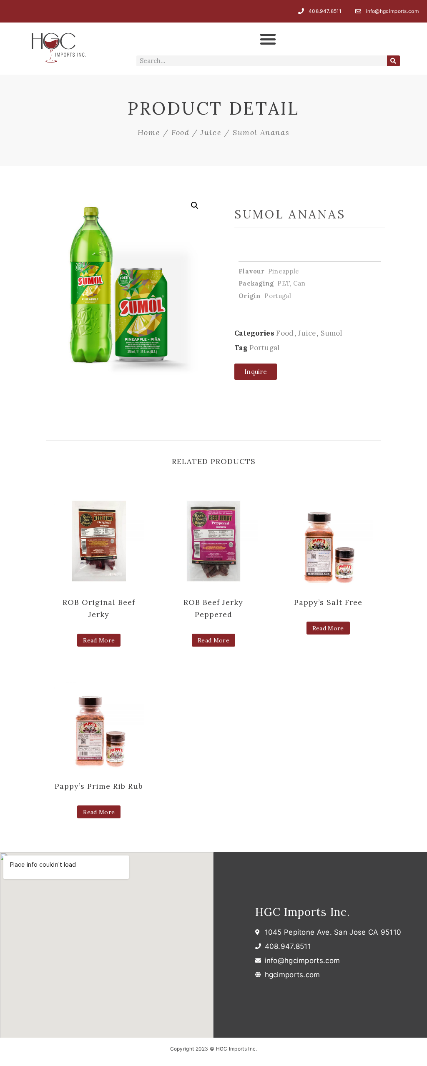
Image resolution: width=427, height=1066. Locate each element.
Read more (99, 640)
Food (180, 132)
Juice (211, 132)
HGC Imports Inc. (302, 912)
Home (149, 132)
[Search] (393, 60)
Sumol (331, 333)
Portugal (264, 347)
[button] (268, 39)
